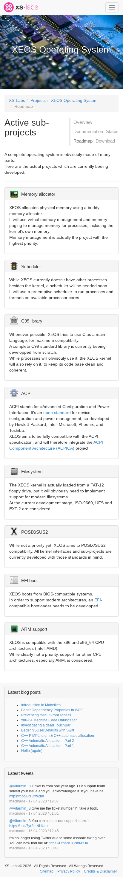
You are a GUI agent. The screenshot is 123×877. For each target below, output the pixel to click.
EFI (97, 600)
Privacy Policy (68, 871)
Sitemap (46, 871)
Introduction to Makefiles (41, 705)
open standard (57, 412)
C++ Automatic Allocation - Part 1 (47, 746)
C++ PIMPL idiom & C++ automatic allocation (57, 736)
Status (112, 131)
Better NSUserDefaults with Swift (47, 730)
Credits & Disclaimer (100, 871)
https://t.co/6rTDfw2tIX (26, 796)
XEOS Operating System (74, 100)
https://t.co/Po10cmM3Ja (68, 843)
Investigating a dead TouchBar (45, 725)
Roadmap (23, 106)
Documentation (88, 131)
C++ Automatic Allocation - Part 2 (47, 741)
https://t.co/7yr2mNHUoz (28, 826)
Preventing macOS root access (46, 715)
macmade (17, 801)
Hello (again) (31, 751)
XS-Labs (17, 100)
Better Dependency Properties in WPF (52, 710)
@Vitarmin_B (20, 786)
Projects (38, 100)
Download (105, 140)
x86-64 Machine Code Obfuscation (49, 720)
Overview (82, 122)
